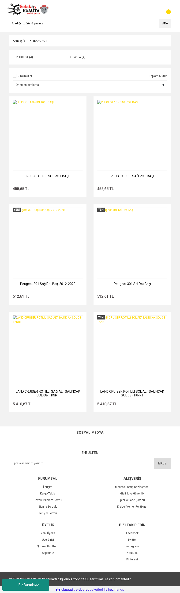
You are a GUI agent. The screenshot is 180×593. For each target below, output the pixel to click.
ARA (165, 23)
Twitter (132, 539)
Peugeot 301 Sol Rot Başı (132, 284)
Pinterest (132, 559)
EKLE (162, 463)
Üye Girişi (48, 539)
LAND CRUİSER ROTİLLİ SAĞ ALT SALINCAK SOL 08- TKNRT (48, 393)
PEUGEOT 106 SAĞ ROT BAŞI (132, 176)
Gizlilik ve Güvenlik (132, 493)
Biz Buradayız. (29, 585)
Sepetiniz (48, 553)
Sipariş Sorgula (47, 506)
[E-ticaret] (89, 590)
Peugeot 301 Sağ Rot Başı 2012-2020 (47, 284)
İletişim (47, 487)
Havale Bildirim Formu (48, 500)
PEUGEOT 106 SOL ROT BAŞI (47, 176)
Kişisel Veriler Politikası (132, 506)
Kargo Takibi (48, 493)
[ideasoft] (65, 589)
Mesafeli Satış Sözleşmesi (132, 487)
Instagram (132, 546)
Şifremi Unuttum (47, 546)
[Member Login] (156, 9)
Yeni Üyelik (48, 533)
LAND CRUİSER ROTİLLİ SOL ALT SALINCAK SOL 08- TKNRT (132, 393)
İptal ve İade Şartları (132, 500)
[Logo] (28, 9)
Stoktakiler (25, 76)
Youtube (132, 553)
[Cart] (166, 9)
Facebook (132, 533)
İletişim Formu (48, 513)
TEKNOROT (40, 40)
